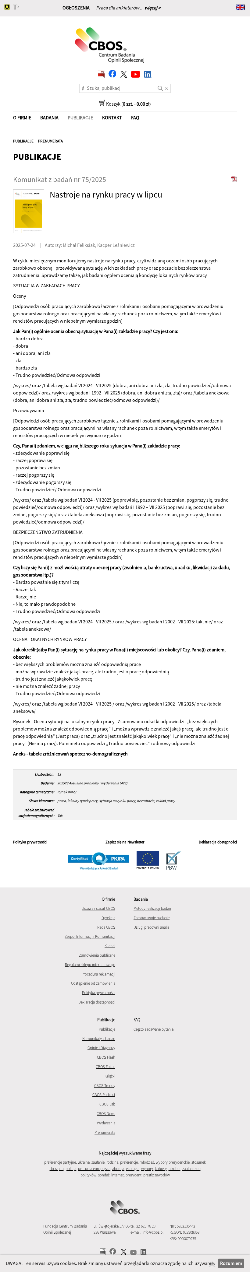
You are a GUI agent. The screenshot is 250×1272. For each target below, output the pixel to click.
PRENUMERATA (50, 141)
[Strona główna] (110, 41)
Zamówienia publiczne (97, 955)
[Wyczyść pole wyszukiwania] (167, 86)
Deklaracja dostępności (218, 842)
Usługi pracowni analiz (151, 927)
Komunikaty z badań (98, 1038)
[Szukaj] (160, 86)
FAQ (135, 117)
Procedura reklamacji (98, 974)
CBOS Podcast (103, 1094)
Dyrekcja (108, 917)
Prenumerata (105, 1132)
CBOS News (106, 1113)
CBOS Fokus (105, 1066)
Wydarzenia (106, 1123)
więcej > (153, 8)
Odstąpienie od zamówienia (93, 983)
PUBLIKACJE (23, 141)
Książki (110, 1076)
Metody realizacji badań (152, 908)
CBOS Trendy (104, 1085)
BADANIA (49, 117)
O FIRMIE (22, 117)
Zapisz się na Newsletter (125, 842)
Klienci (110, 945)
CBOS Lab (107, 1104)
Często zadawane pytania (153, 1029)
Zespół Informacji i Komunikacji (90, 936)
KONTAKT (112, 117)
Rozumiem (231, 1263)
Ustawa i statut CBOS (98, 908)
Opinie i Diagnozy (101, 1047)
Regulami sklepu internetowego (90, 964)
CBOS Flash (106, 1057)
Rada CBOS (106, 927)
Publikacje (107, 1029)
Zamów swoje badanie (152, 917)
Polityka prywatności (30, 842)
